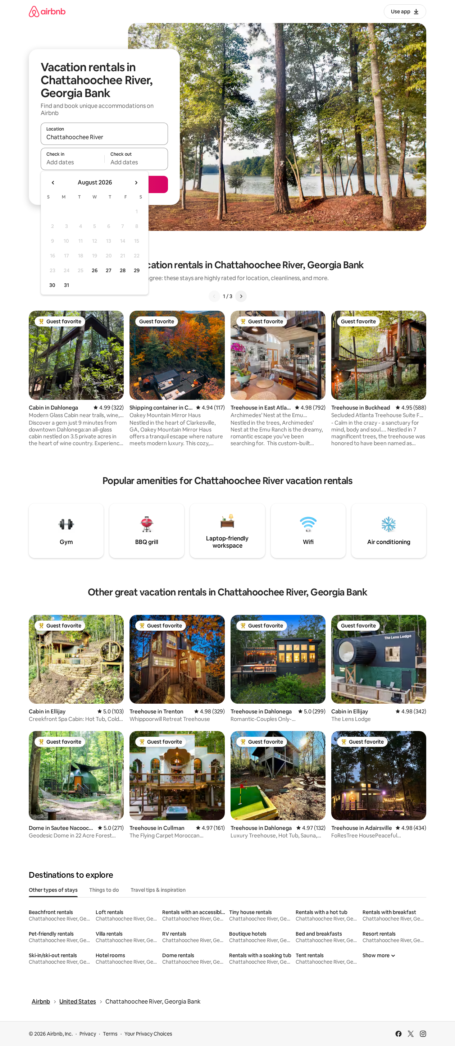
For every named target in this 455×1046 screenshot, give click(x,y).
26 (94, 270)
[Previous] (214, 296)
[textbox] (72, 162)
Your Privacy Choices (148, 1034)
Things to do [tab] (104, 890)
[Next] (241, 296)
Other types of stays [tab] (53, 890)
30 (52, 285)
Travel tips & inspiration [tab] (158, 890)
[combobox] (104, 137)
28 (123, 270)
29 (137, 270)
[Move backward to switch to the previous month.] (53, 183)
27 (109, 270)
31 (66, 285)
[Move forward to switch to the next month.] (136, 183)
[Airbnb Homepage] (47, 11)
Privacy (87, 1034)
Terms (110, 1034)
